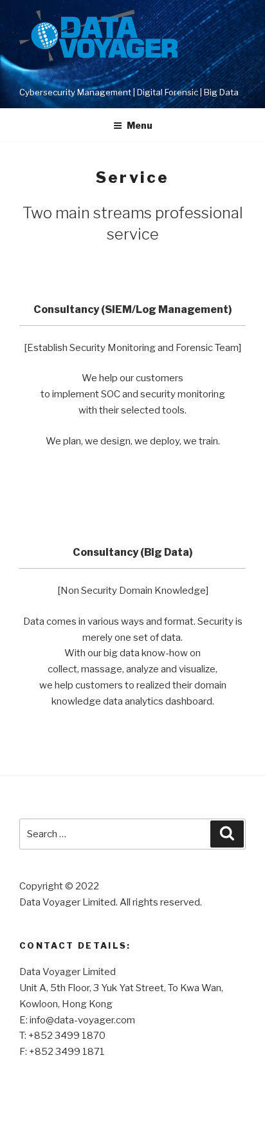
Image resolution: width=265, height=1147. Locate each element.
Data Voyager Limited (126, 75)
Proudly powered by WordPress (86, 1115)
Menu (139, 125)
